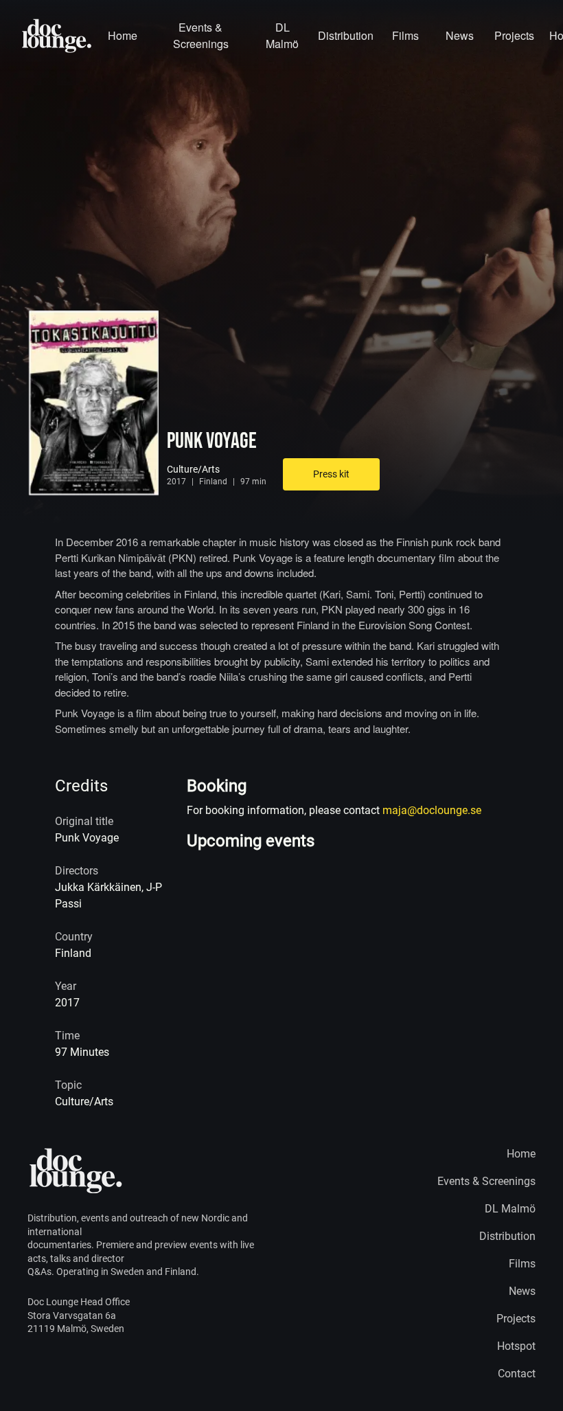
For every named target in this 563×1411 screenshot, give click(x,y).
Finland (213, 481)
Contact (517, 1373)
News (460, 35)
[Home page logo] (57, 35)
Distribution (345, 35)
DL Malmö (282, 35)
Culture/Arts (193, 469)
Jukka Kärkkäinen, (100, 887)
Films (405, 35)
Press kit (331, 474)
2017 (176, 481)
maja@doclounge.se (431, 810)
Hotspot (516, 1346)
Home (122, 35)
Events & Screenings (201, 35)
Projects (514, 35)
